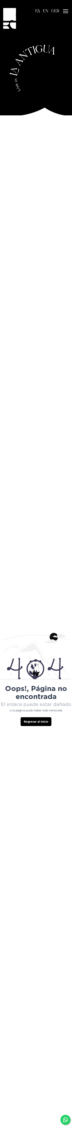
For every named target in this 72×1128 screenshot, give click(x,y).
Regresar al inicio (36, 721)
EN (45, 11)
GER (55, 11)
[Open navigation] (65, 11)
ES (37, 11)
